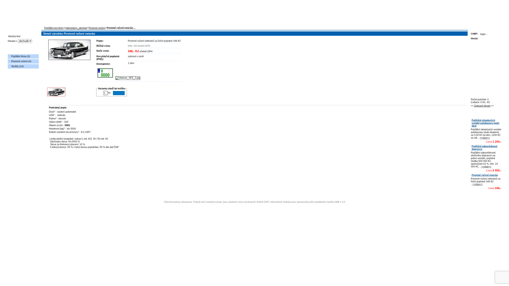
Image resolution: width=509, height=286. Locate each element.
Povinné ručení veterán (485, 175)
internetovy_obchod (76, 28)
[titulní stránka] (26, 9)
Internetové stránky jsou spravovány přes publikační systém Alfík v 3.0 (307, 202)
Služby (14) (17, 66)
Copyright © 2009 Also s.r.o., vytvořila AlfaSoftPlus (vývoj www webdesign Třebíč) (254, 195)
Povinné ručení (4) (21, 61)
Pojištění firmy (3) (20, 56)
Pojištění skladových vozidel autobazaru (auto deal (485, 123)
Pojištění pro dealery (111, 21)
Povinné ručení (97, 28)
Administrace (255, 206)
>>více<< (485, 137)
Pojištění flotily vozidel (79, 21)
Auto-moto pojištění (49, 21)
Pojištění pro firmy (54, 28)
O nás (133, 21)
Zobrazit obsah (482, 105)
